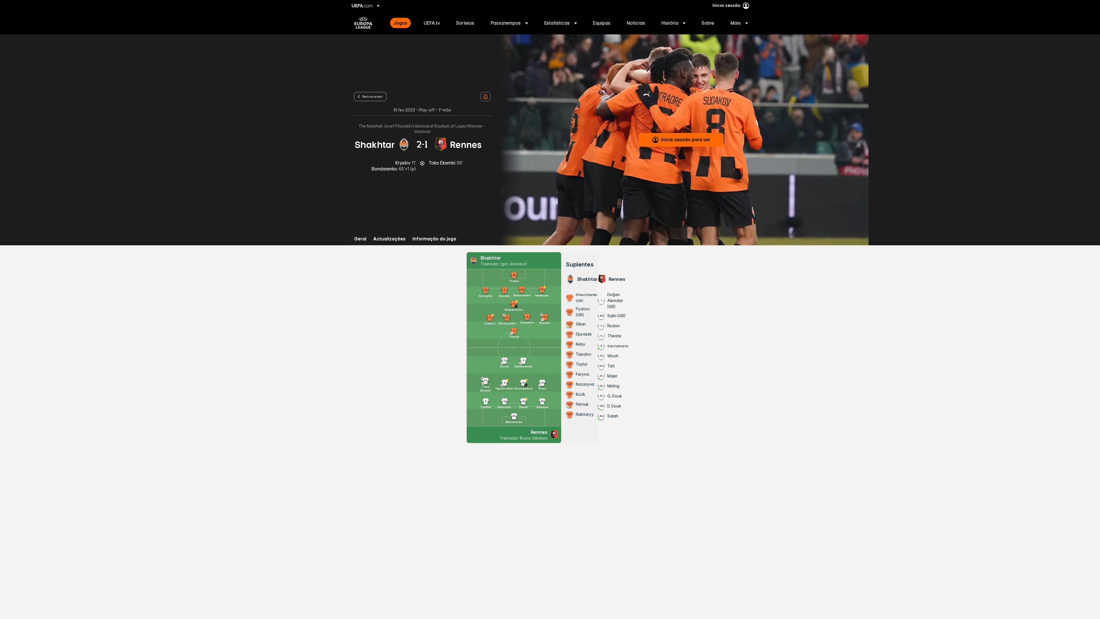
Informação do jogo (434, 238)
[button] (509, 22)
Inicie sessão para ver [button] (685, 139)
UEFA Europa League (363, 23)
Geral (360, 238)
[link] (400, 22)
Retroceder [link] (372, 96)
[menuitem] (401, 22)
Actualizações (389, 238)
